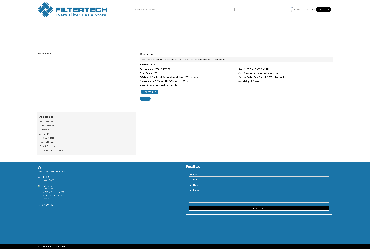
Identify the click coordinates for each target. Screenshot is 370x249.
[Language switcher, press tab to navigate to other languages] (293, 9)
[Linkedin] (63, 205)
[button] (149, 92)
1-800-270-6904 (309, 9)
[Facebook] (56, 205)
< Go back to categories (44, 53)
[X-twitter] (59, 205)
